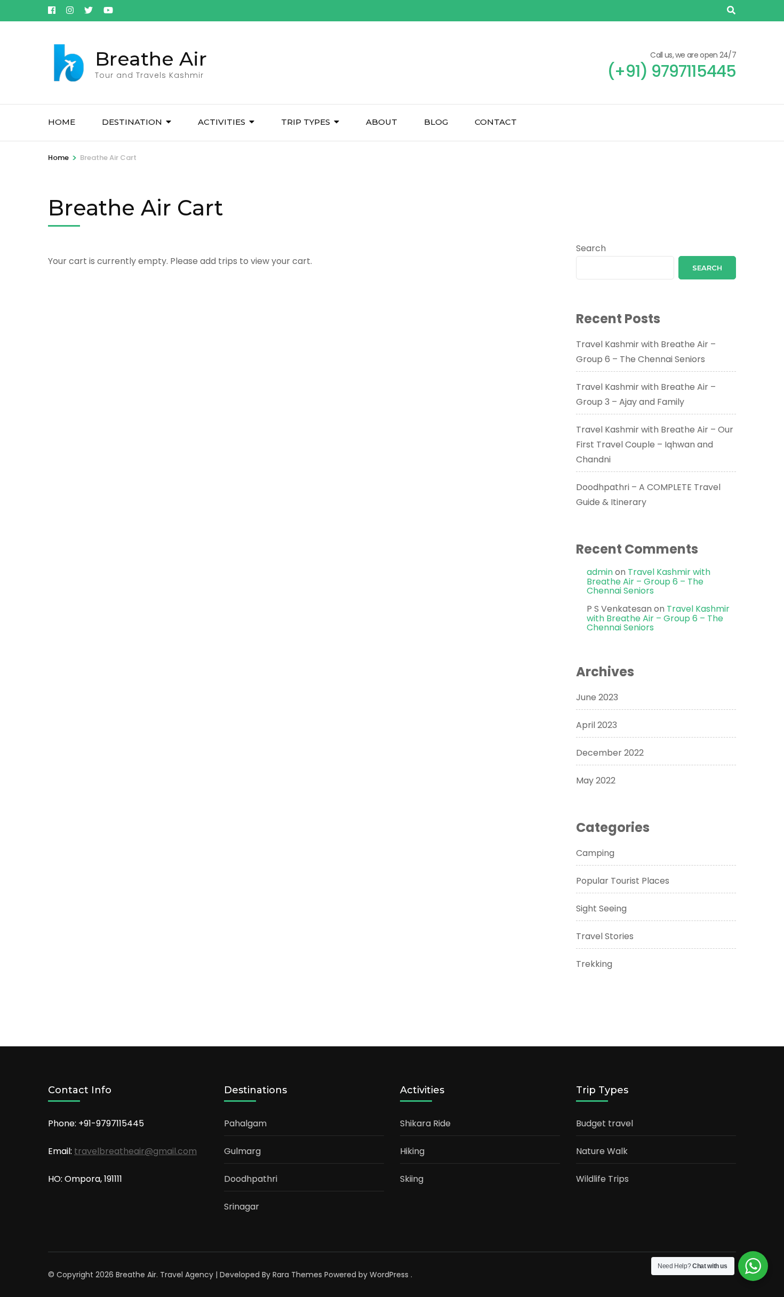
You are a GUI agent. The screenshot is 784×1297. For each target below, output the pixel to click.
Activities (221, 122)
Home (61, 122)
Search (591, 248)
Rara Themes (297, 1274)
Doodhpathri (250, 1179)
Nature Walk (602, 1151)
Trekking (594, 964)
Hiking (412, 1151)
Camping (595, 853)
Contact (496, 122)
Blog (436, 122)
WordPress (389, 1274)
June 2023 (597, 697)
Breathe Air (151, 58)
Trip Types (305, 122)
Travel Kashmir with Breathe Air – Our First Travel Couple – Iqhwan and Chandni (654, 444)
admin (600, 572)
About (381, 122)
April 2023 (596, 725)
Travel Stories (605, 936)
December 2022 (610, 753)
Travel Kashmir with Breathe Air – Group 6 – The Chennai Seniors (648, 581)
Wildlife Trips (602, 1179)
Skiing (411, 1179)
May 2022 (595, 780)
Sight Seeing (601, 908)
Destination (132, 122)
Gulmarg (242, 1151)
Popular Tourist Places (622, 881)
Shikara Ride (425, 1123)
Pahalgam (245, 1123)
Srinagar (241, 1206)
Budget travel (604, 1123)
